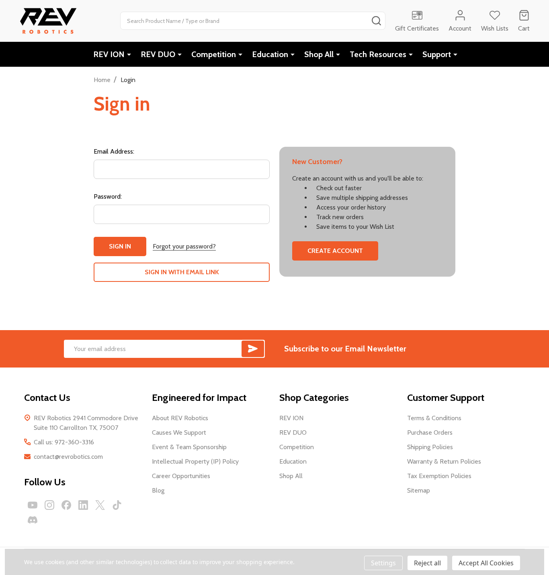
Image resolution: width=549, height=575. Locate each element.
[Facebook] (66, 505)
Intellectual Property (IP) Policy (195, 461)
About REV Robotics (180, 418)
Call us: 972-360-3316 (64, 442)
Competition (213, 54)
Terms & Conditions (434, 418)
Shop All (319, 54)
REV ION (109, 54)
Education (270, 54)
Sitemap (418, 490)
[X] (100, 505)
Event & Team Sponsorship (189, 447)
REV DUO (158, 54)
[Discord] (32, 520)
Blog (158, 490)
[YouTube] (32, 505)
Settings (383, 563)
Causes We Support (179, 432)
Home (102, 80)
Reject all (427, 563)
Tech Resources (378, 54)
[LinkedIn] (83, 505)
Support (436, 54)
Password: (108, 196)
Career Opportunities (181, 476)
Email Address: (114, 151)
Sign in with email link (182, 272)
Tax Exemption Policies (439, 476)
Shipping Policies (430, 447)
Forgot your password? (184, 246)
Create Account (335, 251)
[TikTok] (117, 505)
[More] (129, 54)
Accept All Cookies (486, 563)
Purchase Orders (430, 432)
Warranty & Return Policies (444, 461)
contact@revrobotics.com (68, 456)
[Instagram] (49, 505)
